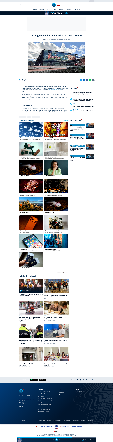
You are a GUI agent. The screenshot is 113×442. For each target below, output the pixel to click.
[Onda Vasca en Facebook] (80, 379)
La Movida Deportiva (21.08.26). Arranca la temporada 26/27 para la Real (77, 149)
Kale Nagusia (41, 396)
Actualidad (41, 9)
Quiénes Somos (42, 420)
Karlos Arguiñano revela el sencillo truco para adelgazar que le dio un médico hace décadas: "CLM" (83, 112)
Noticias (61, 390)
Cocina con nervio (80, 396)
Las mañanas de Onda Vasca (44, 391)
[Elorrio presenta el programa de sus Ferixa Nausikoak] (56, 354)
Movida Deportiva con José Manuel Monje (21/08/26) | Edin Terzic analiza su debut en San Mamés (77, 128)
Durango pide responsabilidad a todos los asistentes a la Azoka (55, 296)
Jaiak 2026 (30, 1)
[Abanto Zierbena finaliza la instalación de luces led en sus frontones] (56, 331)
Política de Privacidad (57, 420)
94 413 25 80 (22, 397)
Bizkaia (48, 9)
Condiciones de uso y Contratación (78, 420)
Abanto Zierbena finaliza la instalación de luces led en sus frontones (55, 341)
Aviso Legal (49, 420)
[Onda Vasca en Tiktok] (92, 379)
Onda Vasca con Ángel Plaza (44, 409)
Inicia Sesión (87, 1)
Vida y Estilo (68, 9)
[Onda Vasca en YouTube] (83, 379)
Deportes (61, 9)
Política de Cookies (66, 420)
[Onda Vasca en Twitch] (89, 379)
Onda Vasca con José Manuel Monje (45, 398)
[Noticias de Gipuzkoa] (47, 427)
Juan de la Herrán (80, 391)
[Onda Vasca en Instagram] (86, 379)
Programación (77, 9)
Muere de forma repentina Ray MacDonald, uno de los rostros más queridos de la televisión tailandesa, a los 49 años (82, 94)
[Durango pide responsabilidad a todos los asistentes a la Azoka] (56, 286)
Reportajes (61, 392)
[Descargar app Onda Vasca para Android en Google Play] (34, 379)
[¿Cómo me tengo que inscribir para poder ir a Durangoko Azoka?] (31, 286)
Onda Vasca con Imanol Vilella (44, 407)
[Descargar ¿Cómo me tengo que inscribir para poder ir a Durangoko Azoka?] (30, 290)
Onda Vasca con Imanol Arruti (56, 13)
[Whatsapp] (90, 80)
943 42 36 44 (22, 400)
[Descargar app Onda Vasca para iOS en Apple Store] (42, 379)
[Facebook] (87, 80)
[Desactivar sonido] (86, 440)
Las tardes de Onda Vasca (43, 393)
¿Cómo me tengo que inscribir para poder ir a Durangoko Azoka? (31, 295)
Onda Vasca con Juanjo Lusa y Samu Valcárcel (46, 401)
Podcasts (35, 9)
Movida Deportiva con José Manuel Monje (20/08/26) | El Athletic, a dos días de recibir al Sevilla (77, 139)
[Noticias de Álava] (65, 427)
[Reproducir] (66, 13)
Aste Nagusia (22, 1)
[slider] (90, 439)
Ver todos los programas (43, 411)
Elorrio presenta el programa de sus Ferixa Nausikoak (56, 364)
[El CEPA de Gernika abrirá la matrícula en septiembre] (56, 308)
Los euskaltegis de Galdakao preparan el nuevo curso (30, 364)
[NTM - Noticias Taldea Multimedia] (56, 426)
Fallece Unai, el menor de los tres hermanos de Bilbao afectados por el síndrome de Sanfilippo (83, 105)
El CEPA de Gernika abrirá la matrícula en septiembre (55, 318)
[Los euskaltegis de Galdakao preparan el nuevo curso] (31, 354)
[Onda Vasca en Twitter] (77, 379)
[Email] (93, 80)
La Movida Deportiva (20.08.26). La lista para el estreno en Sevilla (77, 159)
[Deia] (37, 427)
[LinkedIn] (84, 80)
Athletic (54, 9)
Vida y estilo (75, 91)
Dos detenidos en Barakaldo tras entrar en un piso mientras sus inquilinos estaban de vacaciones (30, 342)
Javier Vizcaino (79, 393)
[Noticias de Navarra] (77, 427)
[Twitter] (81, 80)
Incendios (26, 1)
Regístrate (92, 1)
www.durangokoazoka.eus (55, 89)
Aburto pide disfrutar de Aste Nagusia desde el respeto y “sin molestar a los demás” (29, 319)
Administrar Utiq (90, 420)
